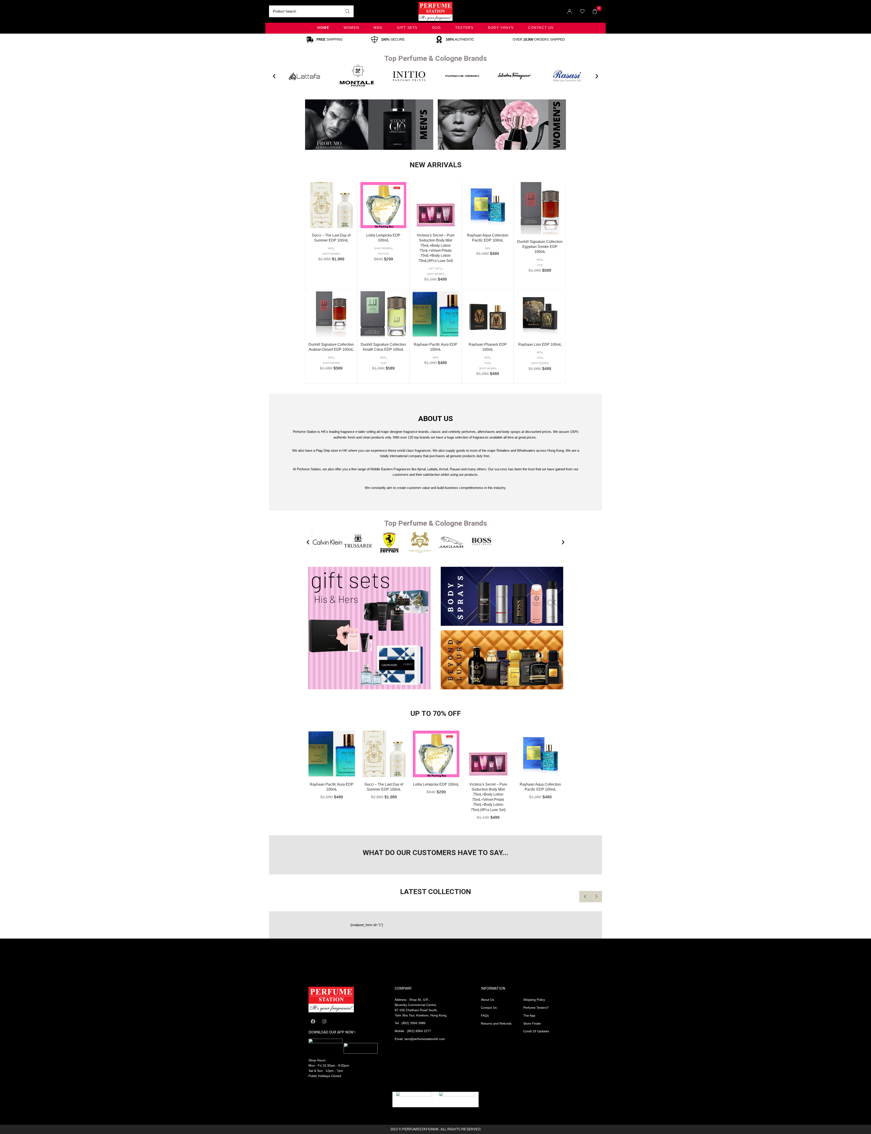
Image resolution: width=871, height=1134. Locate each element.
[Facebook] (313, 1021)
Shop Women (331, 253)
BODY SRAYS (501, 28)
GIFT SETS (407, 28)
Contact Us (541, 28)
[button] (274, 76)
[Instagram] (324, 1021)
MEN (378, 28)
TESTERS (464, 28)
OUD (436, 28)
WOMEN (351, 28)
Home (323, 28)
